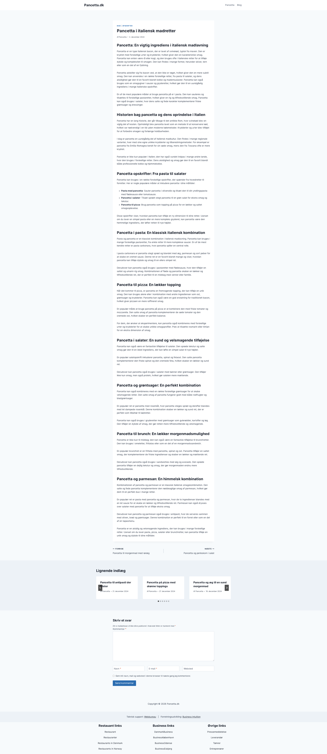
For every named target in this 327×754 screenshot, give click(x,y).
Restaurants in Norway (110, 748)
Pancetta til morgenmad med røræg (131, 551)
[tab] (158, 601)
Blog (239, 5)
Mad (119, 26)
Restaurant (110, 732)
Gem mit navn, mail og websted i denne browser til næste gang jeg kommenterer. (153, 676)
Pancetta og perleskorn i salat (199, 551)
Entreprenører (217, 748)
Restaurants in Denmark (110, 743)
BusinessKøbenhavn (163, 737)
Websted (188, 668)
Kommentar (119, 629)
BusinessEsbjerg (163, 748)
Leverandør (217, 737)
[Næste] (227, 588)
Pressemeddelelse (216, 732)
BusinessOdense (163, 743)
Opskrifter (127, 26)
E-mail (153, 668)
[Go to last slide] (100, 588)
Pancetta (229, 5)
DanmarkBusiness (163, 732)
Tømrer (216, 743)
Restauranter (110, 737)
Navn (117, 668)
